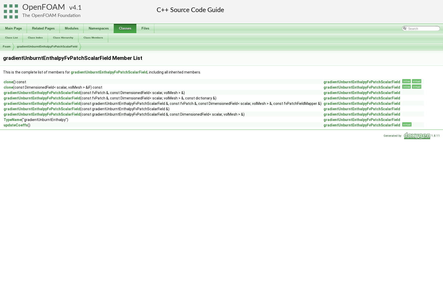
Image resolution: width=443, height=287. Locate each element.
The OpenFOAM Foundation (51, 15)
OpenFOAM (43, 7)
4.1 (77, 8)
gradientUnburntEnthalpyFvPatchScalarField (47, 46)
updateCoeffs (16, 125)
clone (8, 82)
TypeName (13, 120)
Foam (7, 46)
